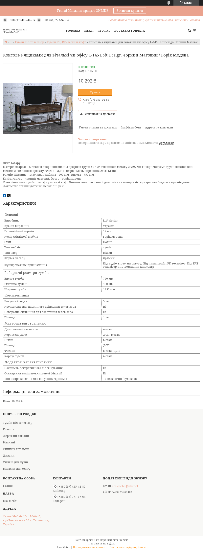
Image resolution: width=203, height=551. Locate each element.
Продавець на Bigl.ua (101, 543)
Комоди (8, 429)
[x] (9, 196)
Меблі (89, 30)
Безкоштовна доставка (99, 114)
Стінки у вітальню (16, 449)
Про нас (104, 30)
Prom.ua (123, 540)
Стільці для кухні (15, 462)
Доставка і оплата (129, 30)
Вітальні (9, 442)
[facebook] (4, 196)
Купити (95, 92)
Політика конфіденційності (127, 547)
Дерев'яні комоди (16, 436)
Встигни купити (130, 10)
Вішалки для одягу (16, 468)
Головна (73, 30)
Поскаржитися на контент (90, 547)
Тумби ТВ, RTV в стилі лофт (66, 42)
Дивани (8, 455)
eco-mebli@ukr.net (125, 486)
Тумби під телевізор (29, 42)
